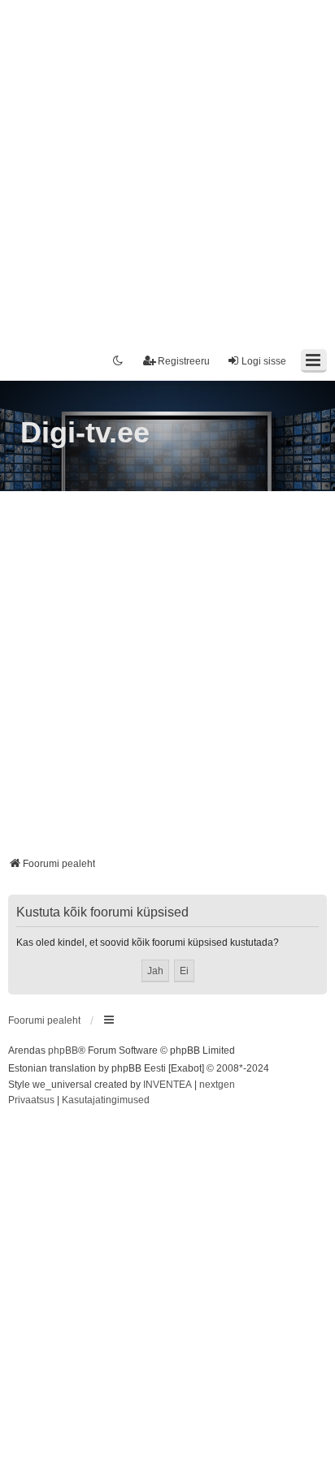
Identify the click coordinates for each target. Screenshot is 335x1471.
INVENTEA (167, 1084)
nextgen (217, 1084)
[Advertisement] (167, 167)
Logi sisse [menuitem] (263, 361)
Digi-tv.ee (85, 432)
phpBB (63, 1050)
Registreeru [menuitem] (184, 361)
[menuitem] (31, 1101)
